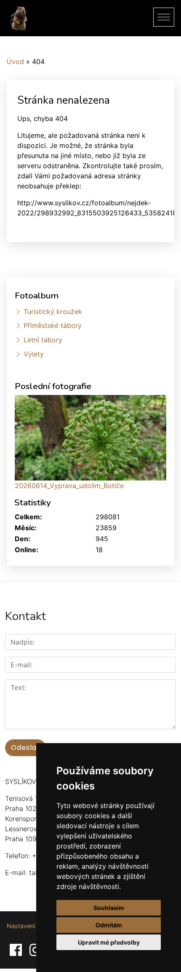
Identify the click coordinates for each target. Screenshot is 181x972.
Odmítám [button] (109, 925)
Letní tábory (43, 340)
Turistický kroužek (53, 311)
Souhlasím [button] (108, 907)
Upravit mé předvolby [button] (109, 942)
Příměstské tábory (53, 325)
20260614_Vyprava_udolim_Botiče (69, 485)
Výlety (34, 354)
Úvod (15, 61)
